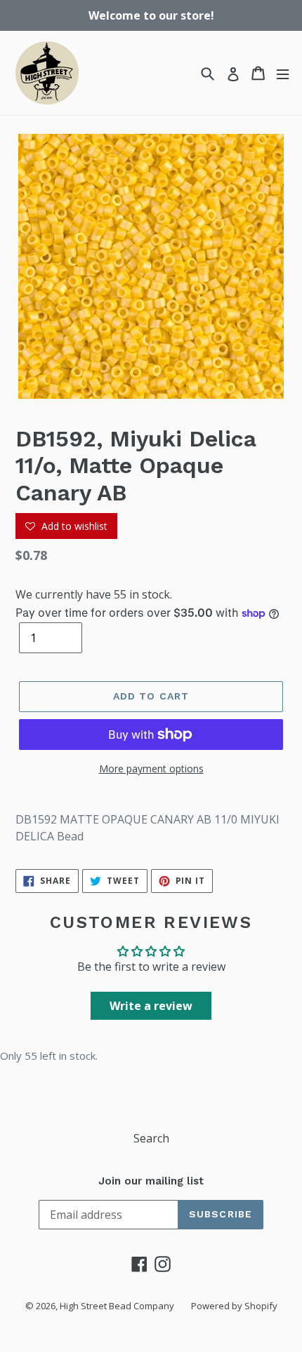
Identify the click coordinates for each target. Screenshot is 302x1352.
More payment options (151, 768)
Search (151, 1138)
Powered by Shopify (234, 1305)
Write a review (151, 1005)
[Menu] (283, 73)
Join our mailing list (151, 1181)
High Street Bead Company (117, 1305)
